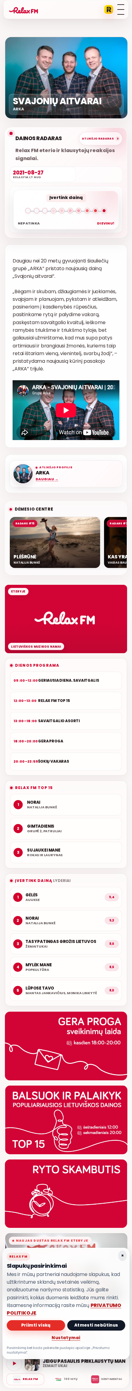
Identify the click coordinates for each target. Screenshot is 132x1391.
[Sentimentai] (107, 1379)
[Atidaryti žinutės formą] (66, 1046)
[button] (66, 212)
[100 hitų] (66, 1379)
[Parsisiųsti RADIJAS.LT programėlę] (108, 9)
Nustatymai (66, 1338)
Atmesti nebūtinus (96, 1325)
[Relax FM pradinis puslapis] (24, 9)
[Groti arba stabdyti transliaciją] (14, 1363)
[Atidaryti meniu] (120, 9)
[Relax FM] (25, 1379)
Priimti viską (36, 1325)
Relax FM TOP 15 (34, 787)
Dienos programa (37, 665)
